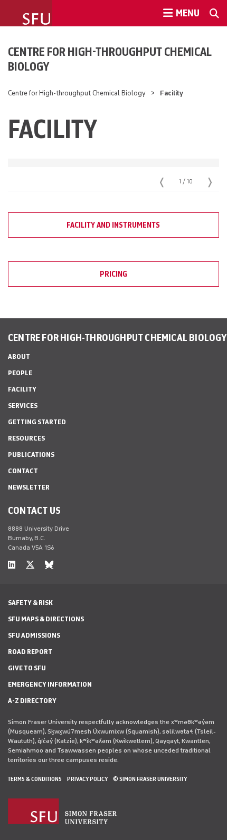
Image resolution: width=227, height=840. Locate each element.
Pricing (113, 274)
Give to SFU (27, 667)
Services (22, 405)
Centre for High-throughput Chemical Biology (109, 59)
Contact (23, 470)
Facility (22, 389)
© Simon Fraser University (150, 779)
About (19, 356)
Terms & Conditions (35, 779)
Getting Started (37, 421)
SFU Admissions (34, 635)
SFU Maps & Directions (46, 618)
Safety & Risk (30, 602)
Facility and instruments (113, 225)
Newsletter (29, 487)
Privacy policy (87, 779)
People (20, 372)
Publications (31, 454)
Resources (26, 438)
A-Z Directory (32, 700)
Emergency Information (50, 684)
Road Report (30, 651)
